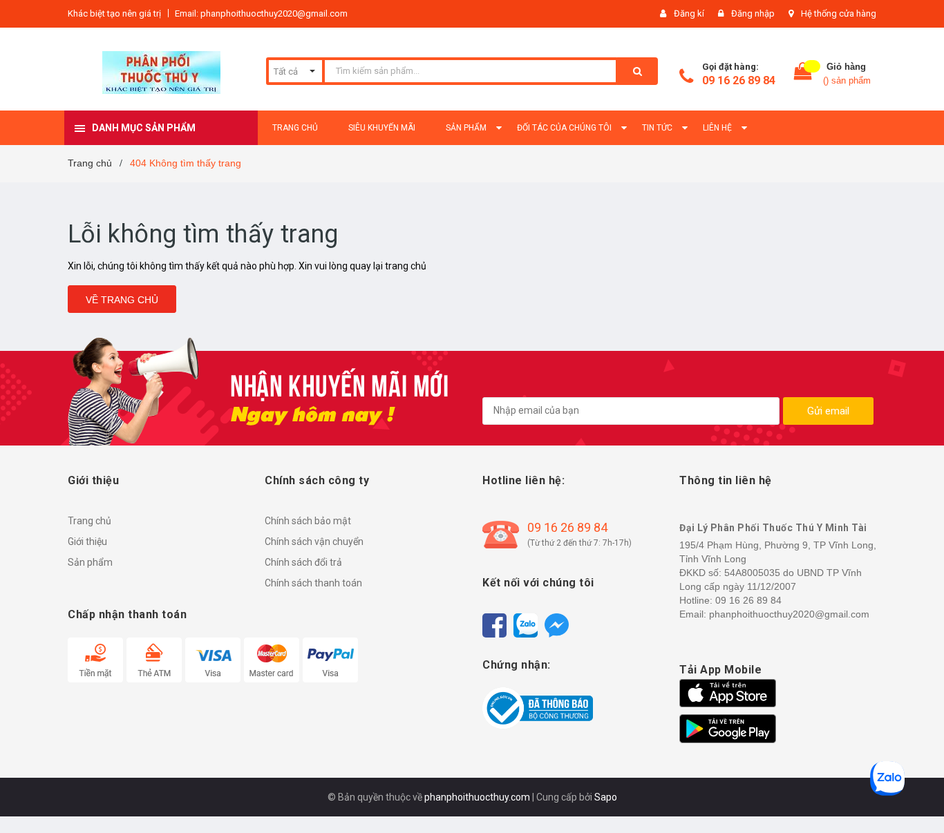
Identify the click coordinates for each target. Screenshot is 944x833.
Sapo (605, 797)
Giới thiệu (87, 541)
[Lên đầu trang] (920, 798)
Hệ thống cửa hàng (838, 13)
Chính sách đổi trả (303, 562)
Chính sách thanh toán (313, 582)
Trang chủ (89, 520)
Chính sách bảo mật (308, 520)
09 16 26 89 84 (738, 80)
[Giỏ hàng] (803, 74)
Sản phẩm (90, 562)
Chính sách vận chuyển (314, 541)
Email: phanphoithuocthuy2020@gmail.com (261, 13)
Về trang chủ (122, 299)
